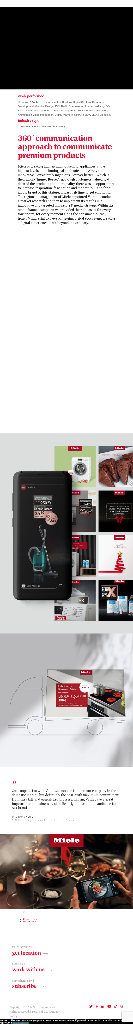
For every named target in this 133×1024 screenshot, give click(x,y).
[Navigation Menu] (126, 3)
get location (26, 952)
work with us (28, 969)
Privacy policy (22, 1023)
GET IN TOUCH (108, 3)
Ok (13, 1023)
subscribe (24, 985)
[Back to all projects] (24, 912)
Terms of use (40, 1011)
